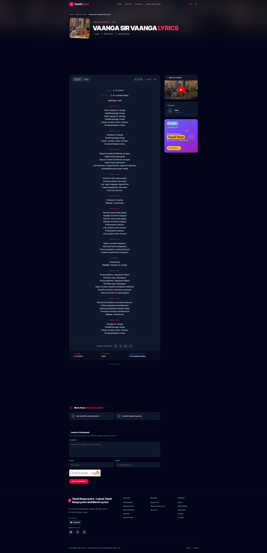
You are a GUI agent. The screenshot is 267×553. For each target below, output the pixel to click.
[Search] (196, 4)
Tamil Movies (128, 502)
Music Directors (153, 4)
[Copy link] (130, 346)
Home (119, 4)
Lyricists (139, 4)
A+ (141, 79)
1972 (114, 22)
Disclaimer (182, 510)
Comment (73, 440)
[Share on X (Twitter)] (120, 346)
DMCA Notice (182, 506)
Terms (188, 548)
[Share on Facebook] (115, 346)
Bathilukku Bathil (81, 14)
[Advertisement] (133, 57)
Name (72, 460)
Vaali (97, 34)
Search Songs (128, 517)
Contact (181, 517)
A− (136, 79)
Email (118, 460)
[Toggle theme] (190, 4)
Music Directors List (158, 506)
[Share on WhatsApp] (125, 346)
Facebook (76, 522)
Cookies (196, 548)
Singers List (155, 502)
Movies (128, 4)
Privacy (180, 514)
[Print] (155, 79)
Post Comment (79, 481)
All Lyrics (154, 510)
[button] (181, 89)
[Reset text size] (138, 79)
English (77, 79)
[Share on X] (77, 532)
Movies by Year (128, 506)
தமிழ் (86, 79)
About (180, 502)
